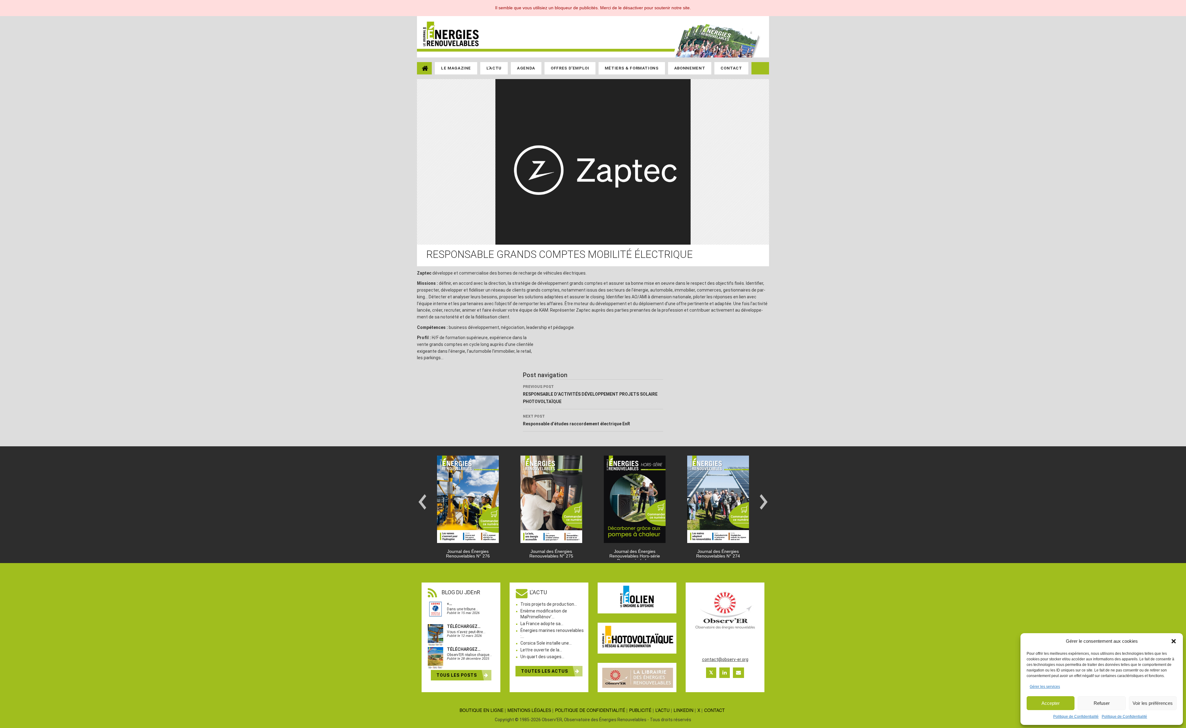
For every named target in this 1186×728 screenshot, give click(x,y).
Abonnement (689, 68)
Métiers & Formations (632, 68)
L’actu (494, 68)
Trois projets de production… (548, 604)
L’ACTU (662, 710)
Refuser (1102, 703)
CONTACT (714, 710)
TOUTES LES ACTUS (545, 671)
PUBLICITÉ (640, 710)
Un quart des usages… (542, 656)
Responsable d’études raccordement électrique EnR (576, 420)
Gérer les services (1045, 686)
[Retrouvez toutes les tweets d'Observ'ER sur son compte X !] (711, 672)
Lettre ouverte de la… (541, 649)
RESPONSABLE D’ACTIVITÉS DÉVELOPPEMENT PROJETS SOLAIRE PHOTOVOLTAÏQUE (590, 394)
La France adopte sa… (541, 623)
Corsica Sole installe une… (546, 643)
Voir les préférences (1153, 703)
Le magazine (456, 68)
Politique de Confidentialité (1076, 716)
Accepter (1050, 703)
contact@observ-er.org (725, 659)
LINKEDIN (683, 710)
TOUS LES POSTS (457, 675)
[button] (1174, 641)
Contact (731, 68)
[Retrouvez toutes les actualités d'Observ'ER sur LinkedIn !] (724, 672)
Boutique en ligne (481, 710)
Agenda (526, 68)
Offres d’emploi (570, 68)
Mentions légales (529, 710)
